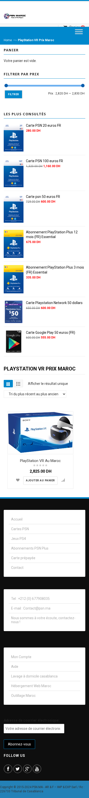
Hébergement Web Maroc (31, 686)
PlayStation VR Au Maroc (40, 461)
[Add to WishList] (17, 480)
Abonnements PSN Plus (29, 548)
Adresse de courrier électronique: (32, 720)
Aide (14, 667)
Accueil (16, 519)
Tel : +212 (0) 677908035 (30, 599)
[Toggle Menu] (79, 31)
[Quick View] (68, 449)
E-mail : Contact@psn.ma (30, 608)
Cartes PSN (20, 529)
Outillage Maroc (23, 696)
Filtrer (13, 94)
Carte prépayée (23, 558)
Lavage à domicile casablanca (34, 676)
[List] (18, 383)
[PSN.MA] (15, 16)
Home (8, 40)
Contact (17, 568)
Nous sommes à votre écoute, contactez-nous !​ (43, 620)
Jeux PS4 (18, 539)
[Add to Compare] (63, 480)
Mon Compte (21, 657)
